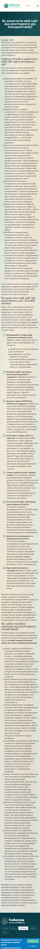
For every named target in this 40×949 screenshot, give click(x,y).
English (13, 928)
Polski (5, 932)
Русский (5, 928)
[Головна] (12, 5)
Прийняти (33, 941)
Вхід (28, 6)
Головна (4, 40)
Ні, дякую (33, 946)
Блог (11, 40)
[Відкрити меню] (37, 5)
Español (32, 928)
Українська (23, 928)
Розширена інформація (11, 948)
